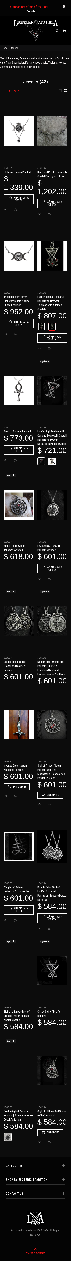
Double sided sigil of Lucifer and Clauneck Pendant (15, 666)
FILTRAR (14, 90)
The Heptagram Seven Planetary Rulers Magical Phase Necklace (17, 301)
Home (4, 48)
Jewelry (8, 168)
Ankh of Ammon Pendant (17, 431)
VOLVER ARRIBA (35, 1252)
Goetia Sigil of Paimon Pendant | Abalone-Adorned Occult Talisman (19, 1115)
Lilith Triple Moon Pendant (17, 172)
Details (30, 11)
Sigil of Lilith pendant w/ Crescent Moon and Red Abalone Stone (17, 1015)
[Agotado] (52, 390)
